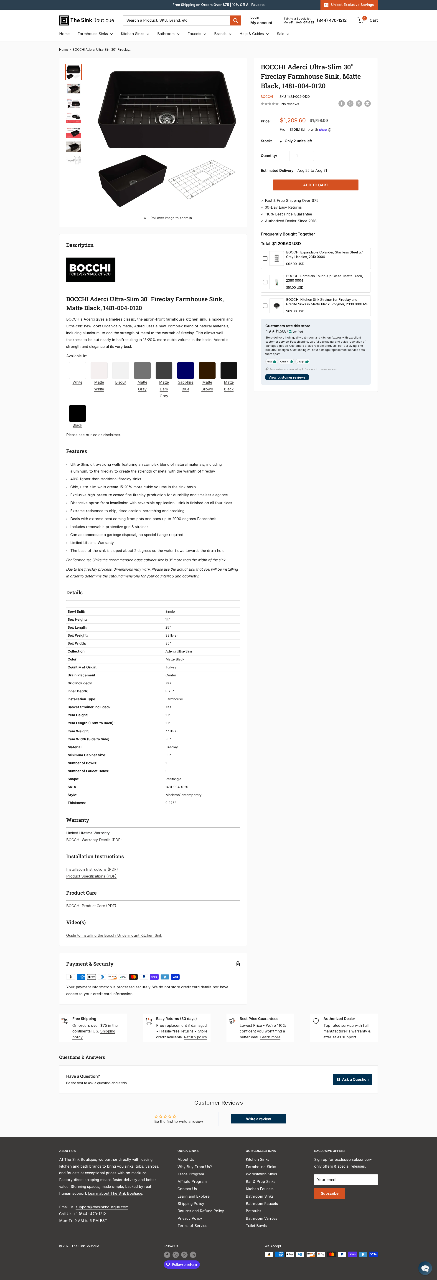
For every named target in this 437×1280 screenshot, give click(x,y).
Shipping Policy (191, 1203)
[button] (425, 1268)
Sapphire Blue (185, 385)
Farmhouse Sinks (93, 33)
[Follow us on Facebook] (167, 1255)
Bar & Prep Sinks (260, 1181)
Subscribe (329, 1193)
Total (265, 243)
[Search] (235, 20)
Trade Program (191, 1174)
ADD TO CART (315, 185)
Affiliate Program (192, 1181)
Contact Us (187, 1188)
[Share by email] (367, 103)
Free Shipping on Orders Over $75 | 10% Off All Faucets (218, 5)
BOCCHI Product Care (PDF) (91, 905)
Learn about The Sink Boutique (115, 1193)
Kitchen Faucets (260, 1188)
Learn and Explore (194, 1196)
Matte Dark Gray (164, 389)
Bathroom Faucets (262, 1203)
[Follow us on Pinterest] (184, 1255)
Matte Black (229, 385)
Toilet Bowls (256, 1225)
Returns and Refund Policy (201, 1211)
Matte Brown (207, 385)
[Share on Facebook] (341, 103)
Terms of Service (192, 1225)
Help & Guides (251, 33)
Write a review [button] (258, 1119)
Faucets (194, 33)
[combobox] (176, 20)
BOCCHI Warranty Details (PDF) (94, 839)
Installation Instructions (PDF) (92, 869)
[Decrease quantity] (285, 156)
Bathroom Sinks (260, 1196)
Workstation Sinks (261, 1174)
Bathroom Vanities (261, 1218)
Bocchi (267, 97)
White (77, 382)
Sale (280, 33)
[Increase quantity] (309, 156)
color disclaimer (106, 435)
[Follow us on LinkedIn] (193, 1255)
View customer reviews (287, 377)
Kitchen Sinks (132, 33)
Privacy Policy (190, 1218)
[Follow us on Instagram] (176, 1255)
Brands (220, 33)
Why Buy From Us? (195, 1166)
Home (64, 33)
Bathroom (166, 33)
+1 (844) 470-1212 (90, 1214)
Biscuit (120, 382)
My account (261, 22)
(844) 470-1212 (332, 20)
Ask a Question (355, 1079)
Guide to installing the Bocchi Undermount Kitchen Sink (114, 935)
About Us (186, 1159)
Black (77, 425)
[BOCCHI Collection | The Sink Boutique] (90, 257)
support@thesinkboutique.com (102, 1207)
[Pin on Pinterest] (350, 103)
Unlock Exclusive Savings (352, 5)
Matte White (99, 385)
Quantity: (269, 155)
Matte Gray (142, 385)
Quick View (276, 263)
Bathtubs (253, 1211)
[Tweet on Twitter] (359, 103)
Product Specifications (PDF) (91, 876)
